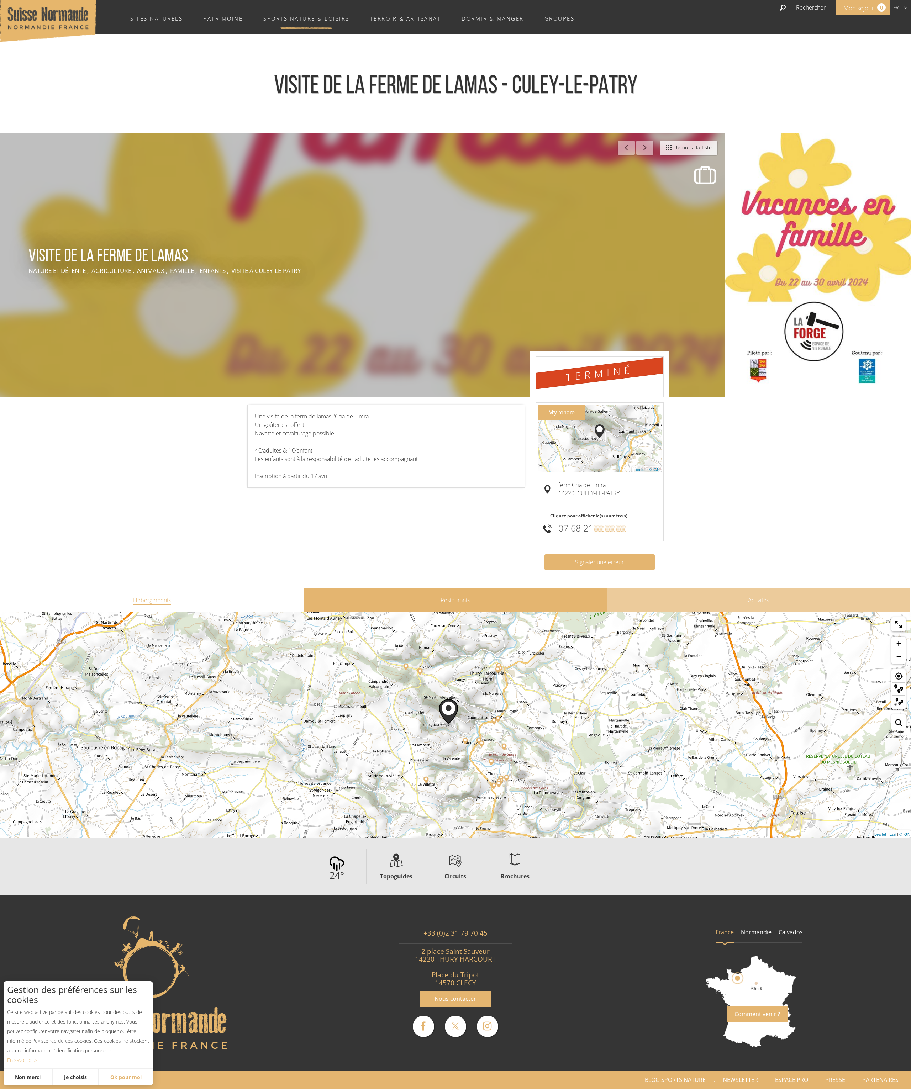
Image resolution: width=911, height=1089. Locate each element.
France (725, 932)
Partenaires (880, 1080)
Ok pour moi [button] (126, 1077)
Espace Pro (791, 1080)
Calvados (791, 932)
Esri (892, 834)
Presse (835, 1080)
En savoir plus (22, 1060)
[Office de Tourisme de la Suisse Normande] (48, 20)
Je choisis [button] (75, 1077)
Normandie (756, 932)
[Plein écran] (898, 624)
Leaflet (640, 469)
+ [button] (898, 643)
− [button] (898, 656)
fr (896, 7)
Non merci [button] (28, 1077)
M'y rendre (561, 412)
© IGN (654, 469)
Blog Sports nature (675, 1080)
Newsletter (740, 1080)
